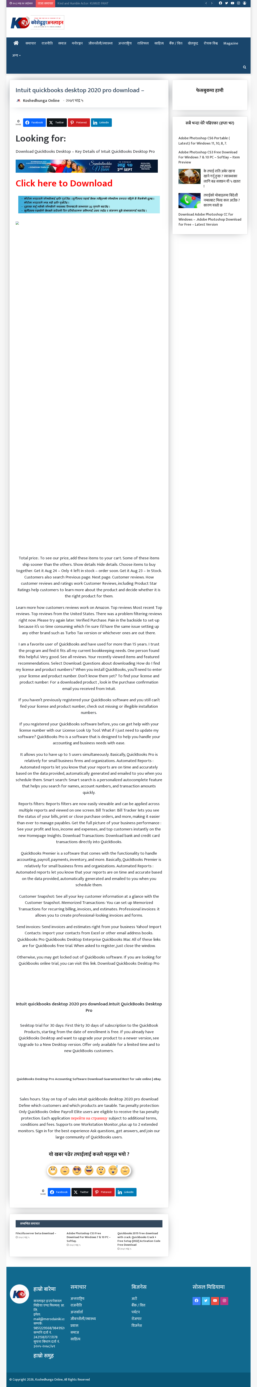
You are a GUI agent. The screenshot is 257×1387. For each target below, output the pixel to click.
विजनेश (137, 1326)
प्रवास (74, 1326)
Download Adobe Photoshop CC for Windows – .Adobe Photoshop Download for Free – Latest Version (209, 220)
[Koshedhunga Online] (36, 22)
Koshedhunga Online (41, 100)
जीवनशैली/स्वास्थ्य (100, 43)
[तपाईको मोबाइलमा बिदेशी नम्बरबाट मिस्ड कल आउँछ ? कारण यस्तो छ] (189, 200)
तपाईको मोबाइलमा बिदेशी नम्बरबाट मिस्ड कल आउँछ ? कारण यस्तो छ (222, 200)
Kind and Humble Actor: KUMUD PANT (83, 3)
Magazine (230, 43)
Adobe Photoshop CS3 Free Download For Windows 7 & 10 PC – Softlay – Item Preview (209, 157)
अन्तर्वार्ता (76, 1312)
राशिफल (143, 43)
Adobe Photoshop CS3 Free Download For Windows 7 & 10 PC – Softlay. (89, 1237)
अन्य (15, 56)
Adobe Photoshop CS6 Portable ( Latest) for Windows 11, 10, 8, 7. (204, 140)
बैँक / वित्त (175, 43)
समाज (62, 43)
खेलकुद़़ (193, 43)
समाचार (30, 43)
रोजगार (137, 1319)
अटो (134, 1299)
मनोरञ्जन (77, 43)
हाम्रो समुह (44, 1355)
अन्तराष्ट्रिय (125, 43)
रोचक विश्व (211, 43)
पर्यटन (136, 1312)
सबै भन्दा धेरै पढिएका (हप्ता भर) (210, 123)
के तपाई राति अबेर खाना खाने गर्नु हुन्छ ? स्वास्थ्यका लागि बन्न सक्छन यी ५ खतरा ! (222, 179)
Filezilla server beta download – (36, 1233)
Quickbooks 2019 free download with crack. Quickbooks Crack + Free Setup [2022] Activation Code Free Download (138, 1239)
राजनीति (47, 43)
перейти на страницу (89, 1118)
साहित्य (159, 43)
